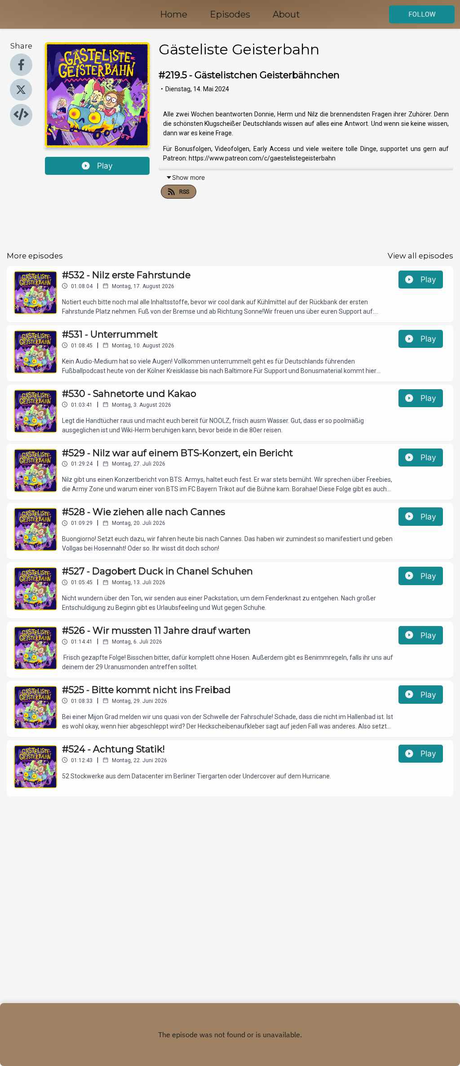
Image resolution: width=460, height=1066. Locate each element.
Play (105, 165)
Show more (188, 177)
